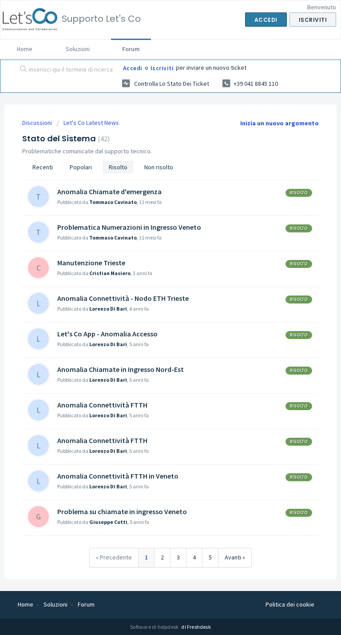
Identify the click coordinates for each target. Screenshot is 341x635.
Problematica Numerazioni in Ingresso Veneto (129, 227)
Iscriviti (162, 68)
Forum (131, 49)
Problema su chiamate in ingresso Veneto (122, 511)
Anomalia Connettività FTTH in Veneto (117, 475)
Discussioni (37, 123)
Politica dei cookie (290, 604)
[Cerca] (21, 70)
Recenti (42, 167)
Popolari (81, 167)
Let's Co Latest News (91, 123)
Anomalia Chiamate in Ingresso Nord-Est (120, 369)
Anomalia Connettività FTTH (102, 404)
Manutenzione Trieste (91, 262)
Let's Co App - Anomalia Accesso (107, 333)
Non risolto (158, 167)
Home (24, 49)
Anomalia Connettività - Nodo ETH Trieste (123, 298)
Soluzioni (78, 49)
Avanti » (235, 557)
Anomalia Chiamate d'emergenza (109, 191)
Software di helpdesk (154, 626)
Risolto (118, 167)
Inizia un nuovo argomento (279, 123)
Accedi (133, 68)
